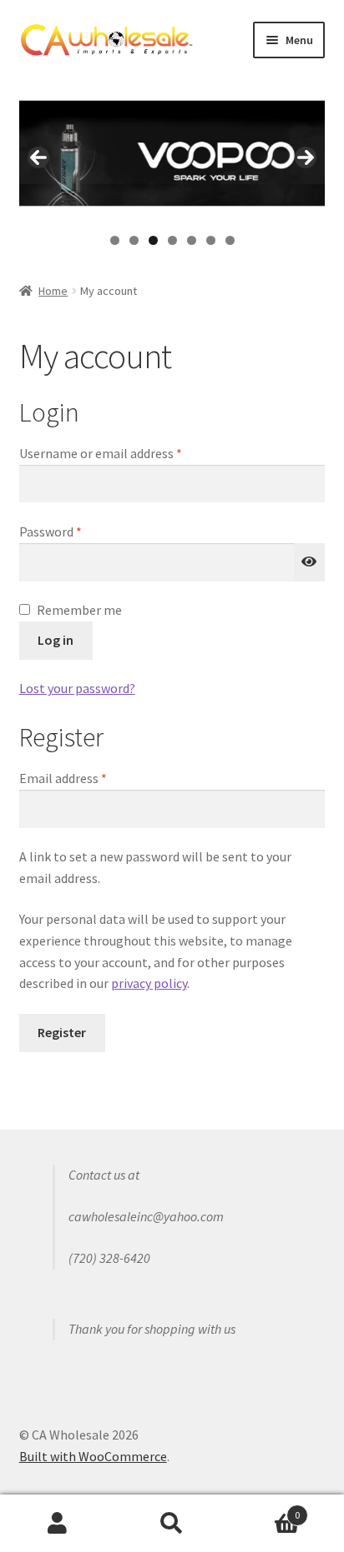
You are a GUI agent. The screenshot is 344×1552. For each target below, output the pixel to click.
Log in (55, 639)
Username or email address (125, 453)
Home (53, 290)
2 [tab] (134, 240)
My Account (57, 1523)
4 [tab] (172, 240)
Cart (265, 1509)
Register (62, 1032)
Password (75, 531)
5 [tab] (191, 240)
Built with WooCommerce (93, 1456)
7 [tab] (230, 240)
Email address (87, 777)
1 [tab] (114, 240)
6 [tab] (210, 240)
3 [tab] (153, 240)
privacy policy (149, 983)
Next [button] (305, 157)
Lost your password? (77, 688)
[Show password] (310, 562)
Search (171, 1523)
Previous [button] (38, 157)
